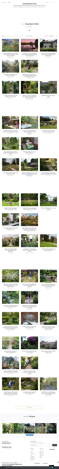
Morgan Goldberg (30, 99)
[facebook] (7, 2)
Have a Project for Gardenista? (32, 459)
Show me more (29, 407)
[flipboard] (2, 2)
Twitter (42, 455)
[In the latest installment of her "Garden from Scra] (29, 428)
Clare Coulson (49, 210)
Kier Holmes (30, 78)
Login (55, 2)
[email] (10, 2)
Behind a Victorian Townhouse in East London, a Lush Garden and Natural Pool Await (29, 96)
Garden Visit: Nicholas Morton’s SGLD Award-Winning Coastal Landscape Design (48, 328)
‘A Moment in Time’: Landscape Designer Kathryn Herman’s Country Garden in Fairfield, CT (10, 328)
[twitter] (8, 2)
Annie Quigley (49, 57)
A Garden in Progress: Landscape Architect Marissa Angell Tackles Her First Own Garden (29, 54)
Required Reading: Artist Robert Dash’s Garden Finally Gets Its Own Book (10, 153)
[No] (57, 467)
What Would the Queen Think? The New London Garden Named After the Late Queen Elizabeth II (29, 229)
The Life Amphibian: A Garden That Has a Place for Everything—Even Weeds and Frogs (10, 54)
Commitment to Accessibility (32, 457)
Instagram (42, 452)
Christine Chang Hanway (30, 252)
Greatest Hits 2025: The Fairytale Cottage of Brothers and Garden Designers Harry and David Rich (10, 393)
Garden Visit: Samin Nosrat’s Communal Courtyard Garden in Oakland (29, 372)
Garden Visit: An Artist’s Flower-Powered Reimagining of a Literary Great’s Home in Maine (29, 75)
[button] (47, 2)
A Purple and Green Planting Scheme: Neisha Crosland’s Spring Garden (29, 250)
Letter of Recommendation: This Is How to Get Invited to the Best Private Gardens (48, 285)
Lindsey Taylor (30, 353)
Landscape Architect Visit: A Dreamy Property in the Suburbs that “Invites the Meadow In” (29, 174)
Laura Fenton (30, 57)
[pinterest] (4, 2)
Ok (52, 467)
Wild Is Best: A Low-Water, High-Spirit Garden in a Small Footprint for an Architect (48, 393)
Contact (31, 452)
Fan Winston (30, 176)
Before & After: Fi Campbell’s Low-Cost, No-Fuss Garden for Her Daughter (29, 285)
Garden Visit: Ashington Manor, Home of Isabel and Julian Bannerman (10, 250)
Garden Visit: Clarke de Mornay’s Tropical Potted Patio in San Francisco (29, 132)
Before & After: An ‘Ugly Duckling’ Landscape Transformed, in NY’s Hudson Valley (48, 54)
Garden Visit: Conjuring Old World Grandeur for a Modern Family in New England (29, 306)
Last (34, 410)
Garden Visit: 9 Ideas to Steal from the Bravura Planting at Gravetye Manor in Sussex (10, 285)
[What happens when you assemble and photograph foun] (18, 428)
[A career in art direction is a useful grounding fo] (51, 428)
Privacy (31, 455)
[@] (4, 421)
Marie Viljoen (30, 154)
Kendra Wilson (11, 57)
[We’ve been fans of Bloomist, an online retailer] (7, 428)
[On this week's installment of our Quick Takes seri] (40, 428)
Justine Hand (11, 98)
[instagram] (5, 2)
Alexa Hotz (11, 133)
